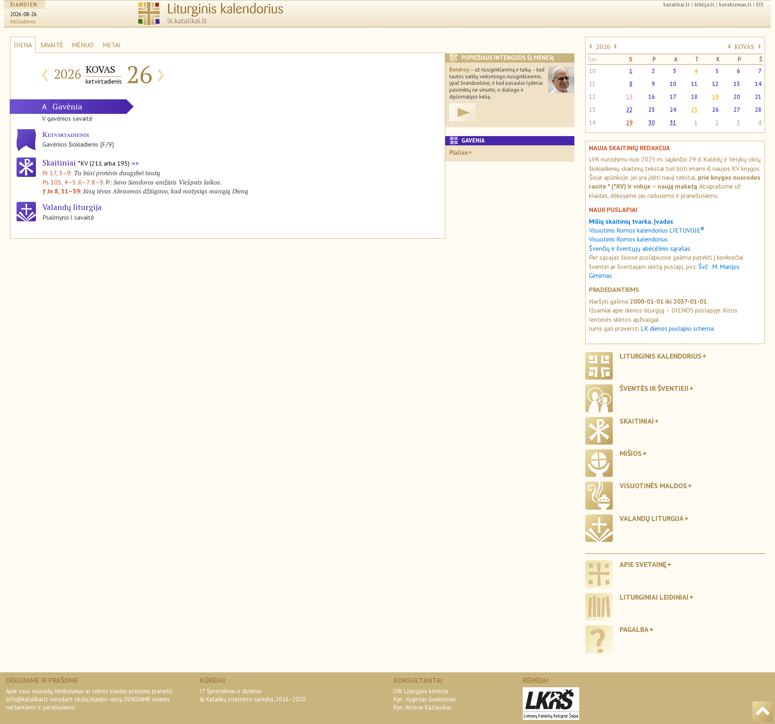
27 (736, 109)
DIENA (23, 45)
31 (673, 122)
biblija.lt (704, 4)
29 (629, 122)
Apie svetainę (643, 564)
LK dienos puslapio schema (677, 328)
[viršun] (762, 711)
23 (651, 109)
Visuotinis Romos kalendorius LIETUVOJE (646, 230)
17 (673, 97)
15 (629, 97)
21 (758, 97)
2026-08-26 (23, 14)
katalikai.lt (676, 4)
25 (694, 109)
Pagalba (634, 629)
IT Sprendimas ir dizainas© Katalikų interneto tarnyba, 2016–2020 (253, 695)
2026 (603, 46)
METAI (112, 45)
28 (758, 109)
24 (673, 109)
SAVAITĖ (51, 45)
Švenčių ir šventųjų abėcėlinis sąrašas (639, 248)
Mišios (631, 453)
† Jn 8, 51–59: (62, 191)
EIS (759, 4)
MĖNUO (83, 45)
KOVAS (744, 46)
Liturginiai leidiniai (654, 597)
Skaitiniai (86, 162)
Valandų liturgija (652, 518)
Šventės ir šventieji (654, 388)
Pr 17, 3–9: (58, 173)
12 (715, 84)
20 (736, 97)
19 (715, 97)
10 (592, 71)
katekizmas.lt (735, 4)
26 (715, 109)
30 (651, 122)
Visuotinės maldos (653, 485)
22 (629, 109)
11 (592, 84)
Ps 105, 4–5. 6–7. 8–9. (73, 182)
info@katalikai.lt (27, 699)
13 (736, 84)
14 (758, 84)
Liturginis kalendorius (661, 356)
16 (651, 97)
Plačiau (458, 152)
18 (694, 97)
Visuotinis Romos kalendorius (628, 239)
